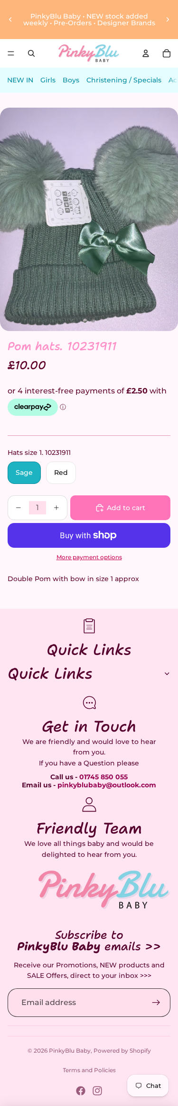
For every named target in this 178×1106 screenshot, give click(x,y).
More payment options (89, 557)
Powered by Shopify (122, 1050)
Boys (71, 80)
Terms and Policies (89, 1070)
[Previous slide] (10, 19)
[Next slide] (167, 19)
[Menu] (11, 53)
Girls (48, 80)
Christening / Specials (123, 80)
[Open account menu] (145, 53)
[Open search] (31, 53)
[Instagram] (97, 1090)
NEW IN (20, 80)
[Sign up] (156, 1003)
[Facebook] (80, 1090)
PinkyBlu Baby (70, 1050)
